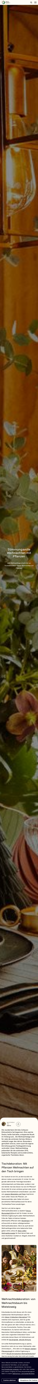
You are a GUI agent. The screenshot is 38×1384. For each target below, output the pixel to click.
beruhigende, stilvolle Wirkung (20, 1340)
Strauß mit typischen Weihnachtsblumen (20, 1354)
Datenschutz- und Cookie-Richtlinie (23, 1373)
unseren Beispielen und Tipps (15, 1194)
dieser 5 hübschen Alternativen (16, 1317)
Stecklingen (25, 1221)
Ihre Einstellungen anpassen (10, 1369)
